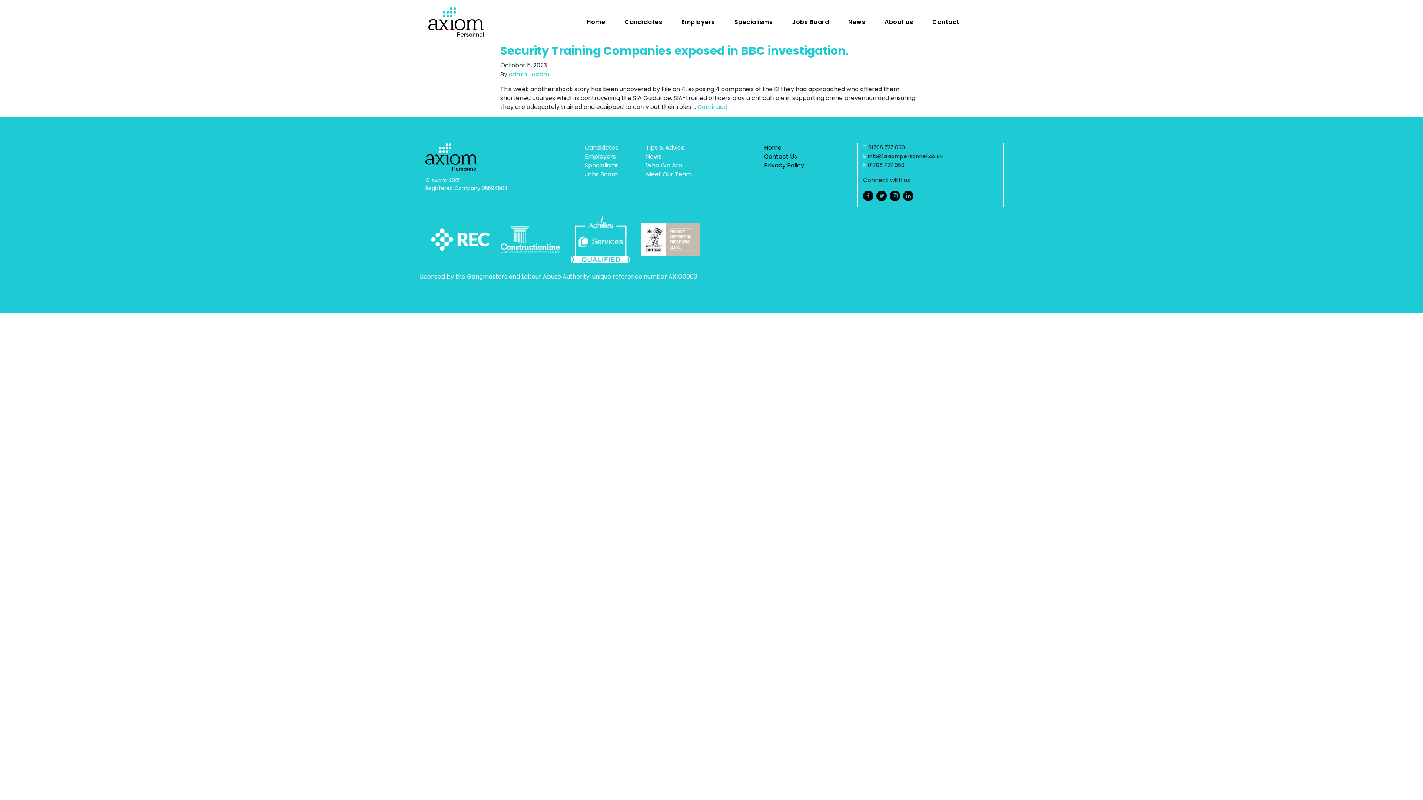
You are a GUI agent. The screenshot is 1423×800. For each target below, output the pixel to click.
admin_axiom (529, 74)
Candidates (643, 22)
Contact (945, 22)
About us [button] (899, 22)
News (856, 22)
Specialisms (753, 22)
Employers (698, 22)
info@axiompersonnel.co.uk (905, 157)
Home (596, 22)
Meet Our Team (669, 174)
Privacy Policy (784, 165)
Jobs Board (810, 22)
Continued (712, 107)
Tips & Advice (665, 147)
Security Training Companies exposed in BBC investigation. (674, 51)
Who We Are (664, 165)
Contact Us (780, 156)
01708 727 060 (886, 148)
